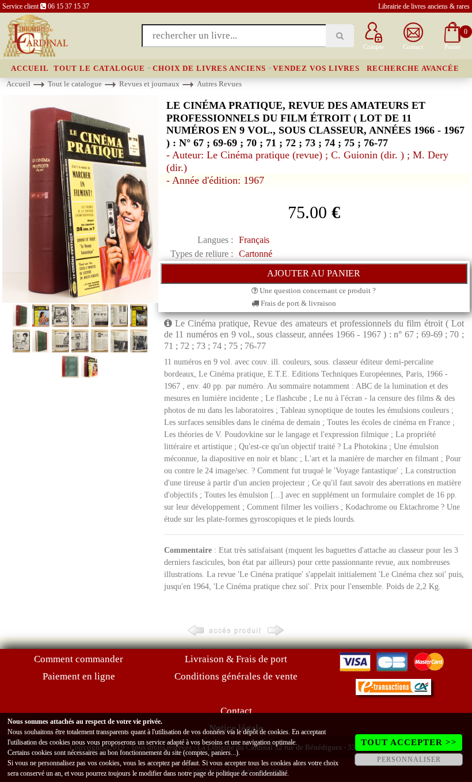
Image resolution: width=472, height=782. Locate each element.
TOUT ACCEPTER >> (409, 742)
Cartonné (255, 254)
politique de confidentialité (251, 773)
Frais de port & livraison (297, 303)
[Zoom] (80, 198)
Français (254, 240)
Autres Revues (219, 83)
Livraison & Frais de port (236, 659)
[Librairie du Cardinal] (35, 35)
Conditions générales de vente (236, 676)
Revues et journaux (149, 83)
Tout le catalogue (99, 68)
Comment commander (78, 659)
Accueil (30, 68)
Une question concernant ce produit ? (317, 290)
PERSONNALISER (409, 760)
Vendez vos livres (316, 68)
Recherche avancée (413, 68)
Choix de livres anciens (209, 68)
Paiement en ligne (79, 676)
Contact (236, 710)
